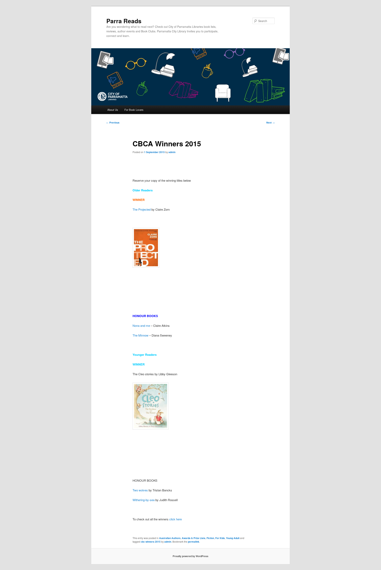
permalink (193, 541)
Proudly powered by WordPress (190, 556)
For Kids (220, 538)
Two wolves (140, 490)
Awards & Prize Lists (193, 538)
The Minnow (140, 335)
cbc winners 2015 (151, 541)
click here (175, 519)
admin (171, 152)
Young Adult (233, 538)
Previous (112, 122)
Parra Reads (123, 20)
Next (270, 122)
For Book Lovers (133, 110)
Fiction (210, 538)
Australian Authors (170, 538)
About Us (112, 110)
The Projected (142, 209)
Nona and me (141, 325)
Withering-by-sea (144, 500)
